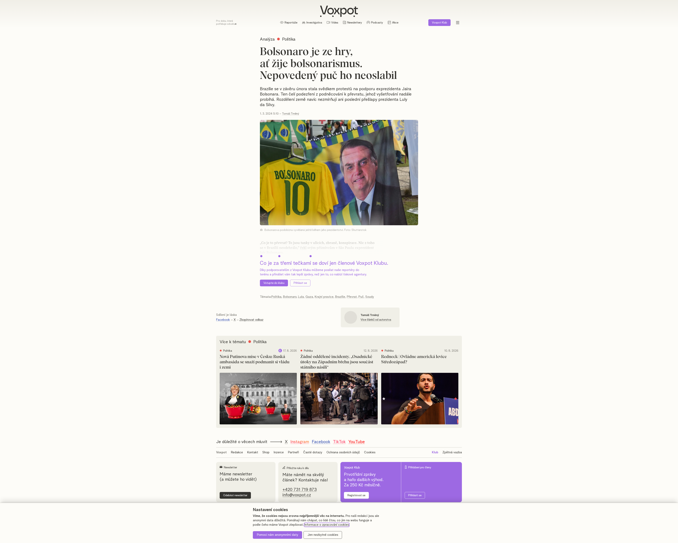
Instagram (299, 442)
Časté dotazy (312, 452)
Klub (439, 22)
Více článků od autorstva (376, 319)
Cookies (369, 452)
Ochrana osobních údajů (343, 452)
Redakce (237, 452)
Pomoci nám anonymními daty (277, 534)
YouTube (356, 442)
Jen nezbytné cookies (323, 534)
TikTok (339, 442)
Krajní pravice (324, 297)
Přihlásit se (300, 283)
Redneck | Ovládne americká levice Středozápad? (414, 359)
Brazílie (340, 297)
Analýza (267, 39)
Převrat (352, 297)
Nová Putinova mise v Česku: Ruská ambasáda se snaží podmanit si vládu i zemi (254, 362)
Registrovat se (356, 495)
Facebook (223, 319)
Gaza (309, 297)
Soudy (369, 297)
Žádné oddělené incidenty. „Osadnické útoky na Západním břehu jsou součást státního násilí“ (336, 362)
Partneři (293, 452)
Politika (276, 297)
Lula (301, 297)
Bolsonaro (289, 297)
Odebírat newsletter (235, 495)
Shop (265, 452)
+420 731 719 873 (299, 490)
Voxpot (221, 452)
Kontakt (252, 452)
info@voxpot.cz (296, 495)
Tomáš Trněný (290, 113)
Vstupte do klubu (273, 283)
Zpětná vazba (452, 452)
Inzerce (279, 452)
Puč (361, 297)
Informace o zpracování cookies (326, 524)
